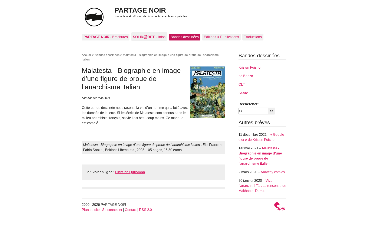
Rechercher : (249, 104)
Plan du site (91, 210)
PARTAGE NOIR (140, 10)
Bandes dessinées (185, 37)
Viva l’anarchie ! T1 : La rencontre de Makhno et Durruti (262, 186)
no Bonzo (246, 76)
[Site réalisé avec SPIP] (279, 207)
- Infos (149, 36)
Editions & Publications (221, 37)
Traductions (253, 37)
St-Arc (243, 93)
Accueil (86, 54)
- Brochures (105, 37)
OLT (242, 84)
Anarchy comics (273, 172)
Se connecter (112, 210)
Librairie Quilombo (130, 172)
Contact (131, 210)
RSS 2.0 (145, 210)
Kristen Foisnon (250, 67)
